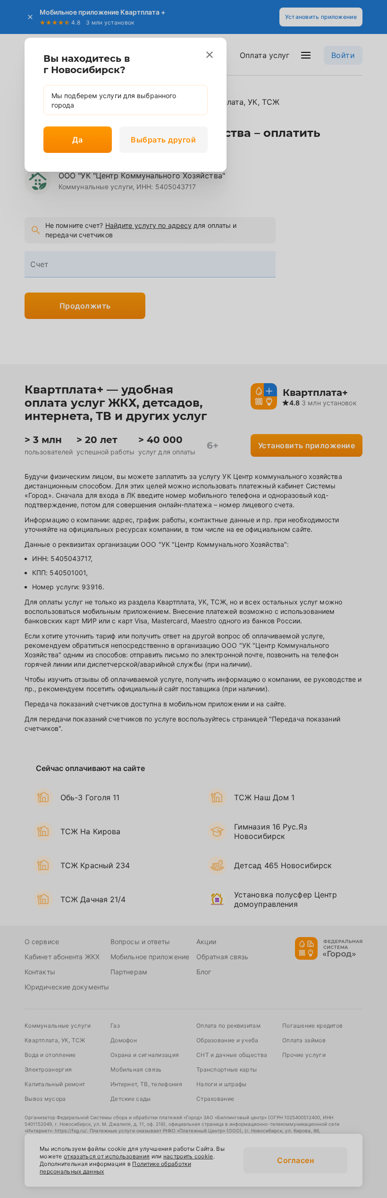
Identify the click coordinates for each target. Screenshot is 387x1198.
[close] (209, 54)
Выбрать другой (163, 139)
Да (77, 139)
